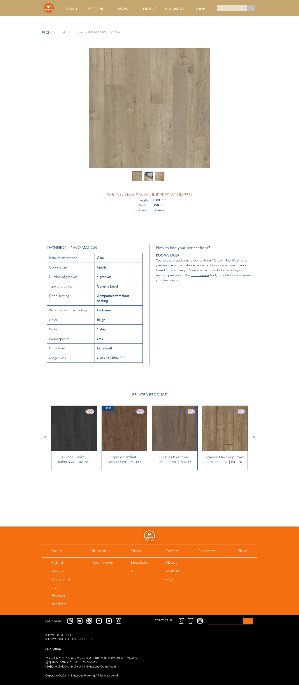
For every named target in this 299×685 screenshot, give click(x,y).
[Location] (181, 621)
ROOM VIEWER (167, 255)
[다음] (254, 437)
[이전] (44, 437)
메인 (45, 32)
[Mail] (200, 621)
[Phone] (190, 621)
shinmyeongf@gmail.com (100, 666)
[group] (149, 437)
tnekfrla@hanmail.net (68, 666)
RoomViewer (200, 275)
